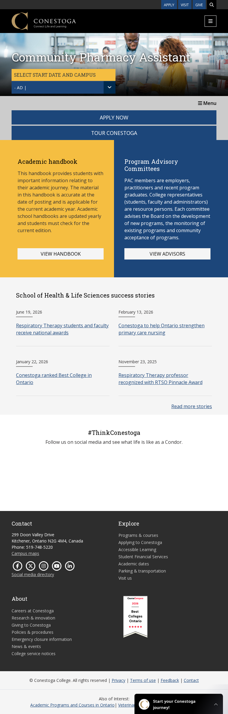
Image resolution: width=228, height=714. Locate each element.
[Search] (211, 4)
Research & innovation (33, 618)
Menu (209, 103)
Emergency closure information (42, 639)
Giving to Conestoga (31, 625)
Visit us (125, 578)
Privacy (118, 680)
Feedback (170, 680)
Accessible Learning (137, 549)
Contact (191, 680)
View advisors (167, 254)
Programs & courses (138, 535)
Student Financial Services (143, 556)
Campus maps (25, 553)
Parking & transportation (142, 571)
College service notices (34, 653)
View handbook (61, 254)
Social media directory (33, 574)
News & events (26, 646)
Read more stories (191, 406)
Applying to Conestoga (140, 542)
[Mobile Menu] (210, 21)
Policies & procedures (32, 632)
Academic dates (133, 564)
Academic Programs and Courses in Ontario (72, 705)
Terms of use (143, 680)
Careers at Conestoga (33, 611)
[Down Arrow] (109, 87)
